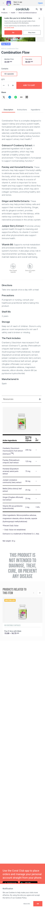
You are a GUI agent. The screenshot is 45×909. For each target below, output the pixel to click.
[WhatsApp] (15, 97)
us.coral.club (9, 28)
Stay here (31, 32)
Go (13, 32)
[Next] (39, 592)
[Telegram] (9, 97)
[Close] (3, 3)
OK (38, 904)
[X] (4, 97)
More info (26, 904)
